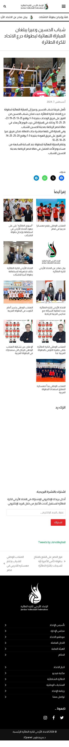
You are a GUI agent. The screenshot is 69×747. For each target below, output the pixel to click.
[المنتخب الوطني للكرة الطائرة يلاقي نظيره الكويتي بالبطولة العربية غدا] (50, 331)
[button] (63, 6)
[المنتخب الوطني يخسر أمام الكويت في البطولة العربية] (18, 291)
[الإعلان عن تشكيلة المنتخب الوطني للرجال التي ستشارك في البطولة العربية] (18, 331)
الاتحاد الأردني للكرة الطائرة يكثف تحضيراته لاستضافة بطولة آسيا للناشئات (20, 271)
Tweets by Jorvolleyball (51, 542)
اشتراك (58, 522)
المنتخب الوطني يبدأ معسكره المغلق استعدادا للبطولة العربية (51, 389)
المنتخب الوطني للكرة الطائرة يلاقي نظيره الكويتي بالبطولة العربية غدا (51, 350)
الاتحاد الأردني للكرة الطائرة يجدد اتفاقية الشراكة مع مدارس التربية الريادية (52, 310)
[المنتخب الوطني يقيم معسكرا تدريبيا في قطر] (50, 210)
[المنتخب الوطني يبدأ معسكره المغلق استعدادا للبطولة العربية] (50, 370)
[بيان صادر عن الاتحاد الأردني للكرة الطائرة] (50, 252)
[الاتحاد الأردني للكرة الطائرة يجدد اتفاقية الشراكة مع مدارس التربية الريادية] (50, 291)
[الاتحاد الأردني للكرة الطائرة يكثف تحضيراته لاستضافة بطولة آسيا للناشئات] (18, 252)
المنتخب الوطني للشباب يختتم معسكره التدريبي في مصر (18, 563)
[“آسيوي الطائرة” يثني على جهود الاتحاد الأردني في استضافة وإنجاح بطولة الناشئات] (18, 210)
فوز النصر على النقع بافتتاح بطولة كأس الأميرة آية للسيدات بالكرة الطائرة (49, 561)
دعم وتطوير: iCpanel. (34, 737)
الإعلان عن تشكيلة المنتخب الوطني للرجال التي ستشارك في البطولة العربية (19, 350)
